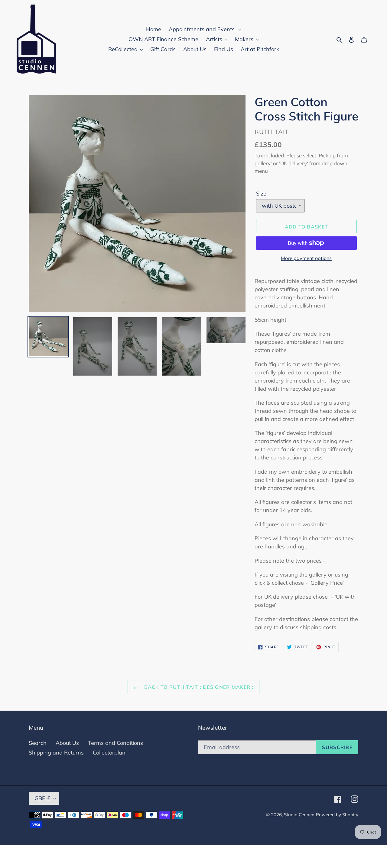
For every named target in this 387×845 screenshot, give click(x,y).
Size (261, 193)
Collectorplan (109, 752)
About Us (67, 742)
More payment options (306, 258)
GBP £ (42, 798)
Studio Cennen (299, 814)
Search (38, 742)
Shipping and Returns (56, 752)
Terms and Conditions (115, 742)
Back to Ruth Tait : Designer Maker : (197, 687)
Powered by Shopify (337, 814)
